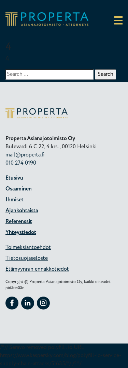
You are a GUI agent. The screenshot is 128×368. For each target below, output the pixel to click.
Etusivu (14, 178)
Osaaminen (18, 189)
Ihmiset (14, 200)
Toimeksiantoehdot (28, 247)
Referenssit (18, 221)
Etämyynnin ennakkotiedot (37, 269)
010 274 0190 (20, 163)
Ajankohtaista (21, 211)
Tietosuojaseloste (26, 258)
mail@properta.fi (24, 155)
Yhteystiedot (20, 232)
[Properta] (46, 24)
